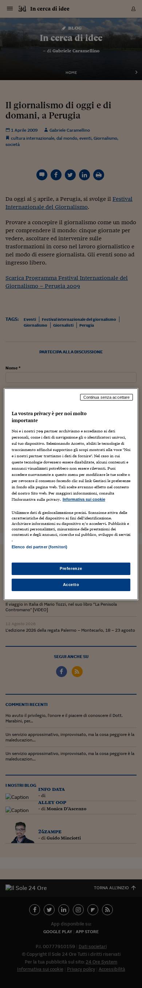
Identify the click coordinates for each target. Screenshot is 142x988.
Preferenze (71, 568)
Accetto (71, 584)
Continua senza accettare (106, 397)
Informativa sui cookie (84, 499)
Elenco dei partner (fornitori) (39, 547)
